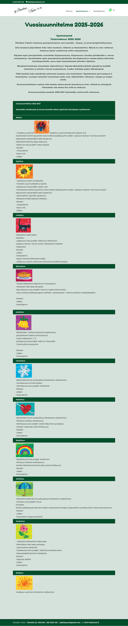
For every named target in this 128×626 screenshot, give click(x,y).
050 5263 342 (19, 2)
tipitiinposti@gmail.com (70, 622)
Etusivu (69, 11)
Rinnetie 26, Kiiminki (36, 622)
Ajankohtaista (82, 11)
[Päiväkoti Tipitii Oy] (111, 12)
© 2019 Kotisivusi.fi (90, 622)
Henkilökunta (99, 11)
